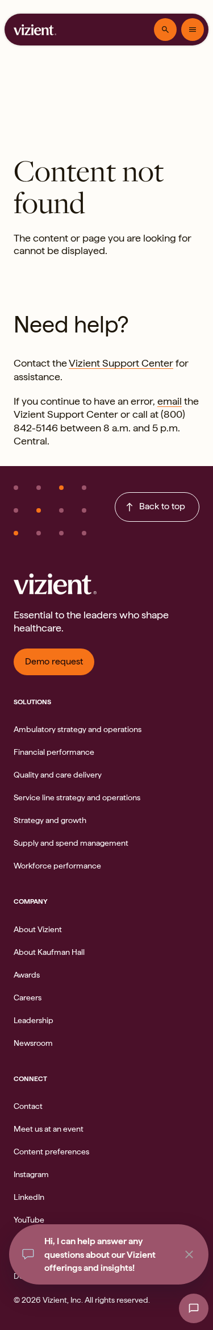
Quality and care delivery (58, 774)
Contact (28, 1106)
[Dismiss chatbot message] (189, 1254)
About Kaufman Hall (49, 952)
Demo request (54, 661)
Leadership (33, 1020)
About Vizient (38, 929)
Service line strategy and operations (77, 797)
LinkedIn (29, 1197)
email (169, 401)
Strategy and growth (50, 820)
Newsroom (33, 1043)
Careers (27, 997)
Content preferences (51, 1151)
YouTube (29, 1219)
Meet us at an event (48, 1128)
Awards (27, 974)
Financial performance (54, 752)
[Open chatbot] (193, 1308)
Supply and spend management (71, 842)
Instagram (31, 1174)
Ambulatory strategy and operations (77, 729)
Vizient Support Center (121, 363)
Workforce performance (57, 865)
